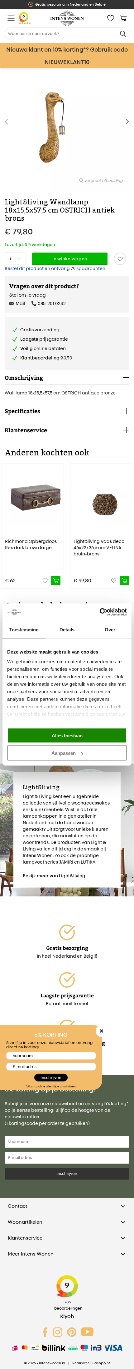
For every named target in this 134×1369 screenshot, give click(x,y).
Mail (20, 303)
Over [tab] (110, 629)
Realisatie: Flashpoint (91, 1363)
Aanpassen (63, 753)
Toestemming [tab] (24, 629)
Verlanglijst (110, 18)
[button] (129, 125)
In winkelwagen (69, 258)
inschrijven (67, 1173)
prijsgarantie (44, 339)
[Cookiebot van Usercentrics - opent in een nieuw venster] (99, 612)
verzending (40, 329)
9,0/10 (46, 357)
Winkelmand (123, 18)
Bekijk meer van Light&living (54, 875)
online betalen (43, 348)
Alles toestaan (67, 735)
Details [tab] (67, 629)
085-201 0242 (52, 303)
